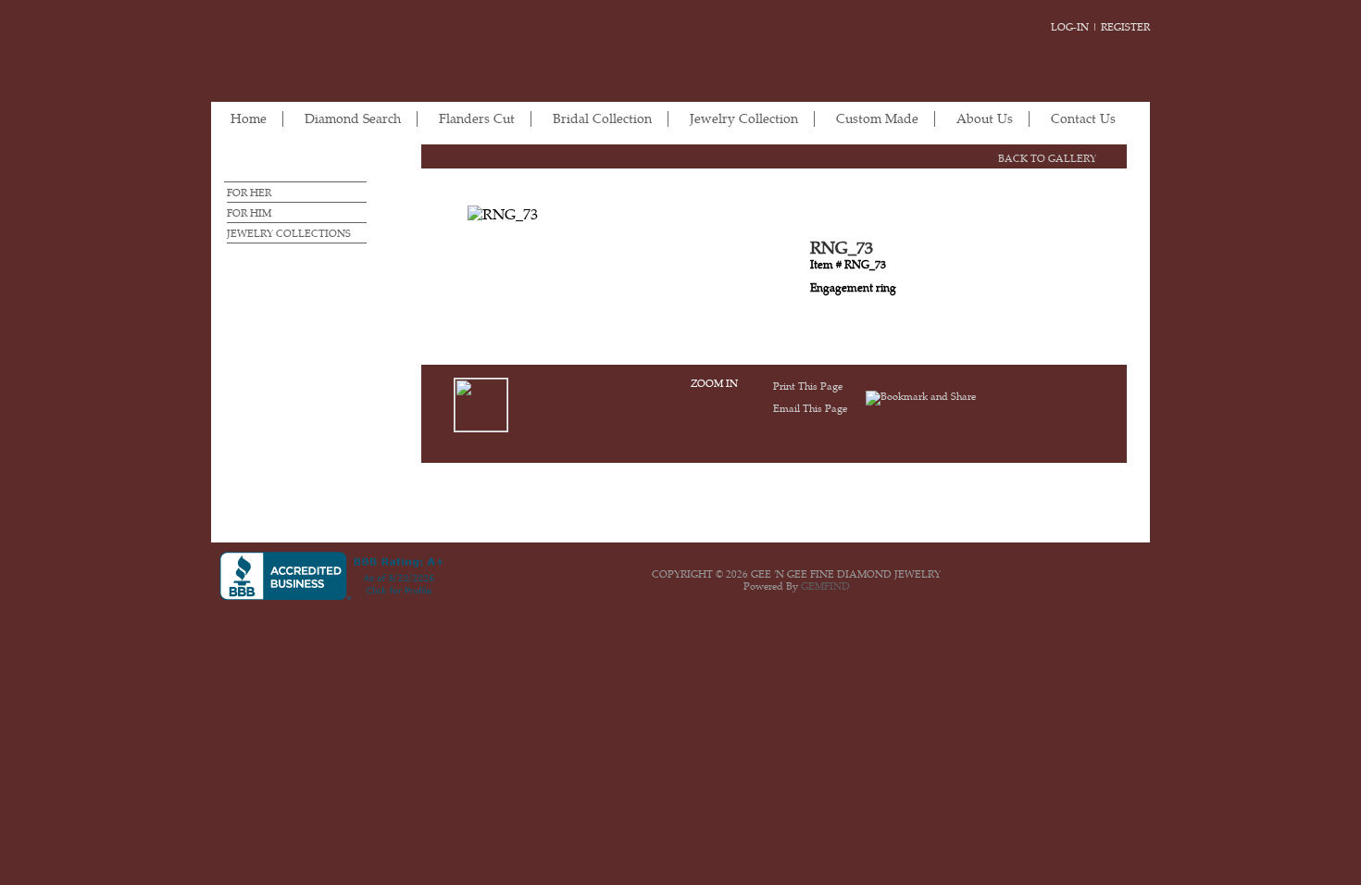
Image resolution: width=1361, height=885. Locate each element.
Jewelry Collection (744, 119)
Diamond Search (353, 119)
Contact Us (1083, 119)
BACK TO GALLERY (1047, 159)
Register (1125, 27)
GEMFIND (825, 586)
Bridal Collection (602, 119)
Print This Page (808, 386)
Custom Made (877, 119)
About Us (984, 119)
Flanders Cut (477, 119)
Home (249, 119)
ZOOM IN (714, 384)
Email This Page (810, 409)
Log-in (1070, 27)
